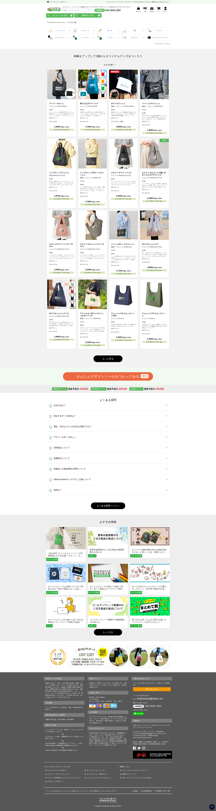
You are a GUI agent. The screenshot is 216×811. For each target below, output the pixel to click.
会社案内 (135, 791)
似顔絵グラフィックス (129, 774)
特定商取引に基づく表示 (163, 791)
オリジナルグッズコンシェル (56, 22)
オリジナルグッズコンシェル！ (96, 770)
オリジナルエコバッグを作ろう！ (57, 770)
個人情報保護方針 (146, 791)
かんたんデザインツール (53, 729)
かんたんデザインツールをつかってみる (108, 376)
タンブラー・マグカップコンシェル (58, 774)
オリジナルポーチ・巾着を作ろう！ (97, 774)
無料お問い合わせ (152, 689)
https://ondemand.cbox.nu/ (142, 737)
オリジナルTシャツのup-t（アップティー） (135, 770)
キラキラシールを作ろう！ (55, 781)
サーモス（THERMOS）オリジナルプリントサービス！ (64, 778)
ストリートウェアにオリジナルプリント (99, 778)
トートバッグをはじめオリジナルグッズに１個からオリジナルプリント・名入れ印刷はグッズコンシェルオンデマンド (81, 791)
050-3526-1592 (113, 10)
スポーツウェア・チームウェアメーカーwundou (136, 778)
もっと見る (108, 632)
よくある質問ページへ (108, 506)
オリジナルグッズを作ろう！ (59, 2)
